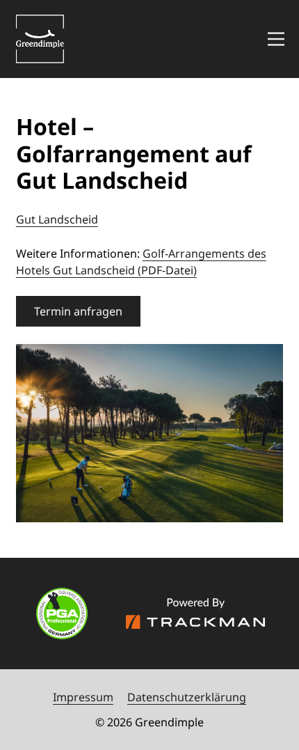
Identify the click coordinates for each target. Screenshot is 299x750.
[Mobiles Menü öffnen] (276, 38)
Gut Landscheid (57, 219)
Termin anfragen (78, 311)
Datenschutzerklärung (186, 697)
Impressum (83, 697)
